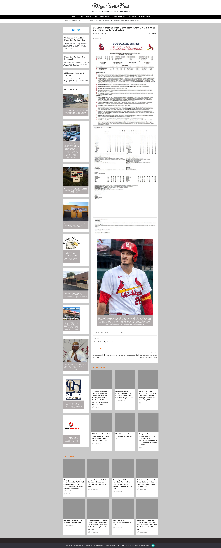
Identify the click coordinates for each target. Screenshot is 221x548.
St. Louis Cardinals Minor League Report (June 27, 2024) (109, 355)
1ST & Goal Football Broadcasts (139, 17)
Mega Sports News (110, 6)
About (81, 17)
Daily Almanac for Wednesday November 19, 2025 (122, 523)
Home (73, 17)
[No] (219, 545)
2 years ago (103, 33)
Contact (88, 17)
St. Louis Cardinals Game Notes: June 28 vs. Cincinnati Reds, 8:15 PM (142, 355)
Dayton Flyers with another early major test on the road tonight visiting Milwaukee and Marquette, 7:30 (147, 395)
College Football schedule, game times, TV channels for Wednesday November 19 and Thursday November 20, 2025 (98, 525)
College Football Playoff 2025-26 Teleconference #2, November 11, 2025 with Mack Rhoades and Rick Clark (147, 525)
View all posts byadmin (102, 342)
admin (154, 33)
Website (114, 342)
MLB (102, 349)
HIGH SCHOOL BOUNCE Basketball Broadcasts (110, 17)
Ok (153, 545)
